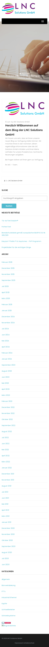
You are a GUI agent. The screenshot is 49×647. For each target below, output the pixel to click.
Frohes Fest (6, 227)
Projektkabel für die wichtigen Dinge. (16, 247)
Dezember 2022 (8, 407)
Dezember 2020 (8, 528)
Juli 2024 (5, 329)
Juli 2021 (5, 492)
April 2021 (5, 510)
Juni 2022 (5, 443)
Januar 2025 (7, 310)
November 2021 (8, 480)
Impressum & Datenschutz (24, 643)
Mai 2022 (5, 449)
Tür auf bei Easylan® (10, 221)
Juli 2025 (5, 286)
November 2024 (8, 323)
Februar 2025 (7, 304)
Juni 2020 (5, 564)
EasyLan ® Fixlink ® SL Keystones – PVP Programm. (22, 241)
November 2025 (8, 274)
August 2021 (6, 486)
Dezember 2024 (8, 316)
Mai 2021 (5, 504)
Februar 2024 (7, 353)
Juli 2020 (5, 558)
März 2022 (6, 462)
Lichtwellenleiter (8, 609)
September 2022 (8, 425)
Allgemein (25, 73)
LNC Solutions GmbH (15, 181)
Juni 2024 (6, 335)
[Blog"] (9, 625)
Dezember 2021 (8, 474)
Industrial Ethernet (9, 597)
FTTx (3, 591)
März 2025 (6, 298)
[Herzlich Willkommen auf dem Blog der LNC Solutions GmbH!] (24, 108)
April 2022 (5, 456)
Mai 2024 (5, 341)
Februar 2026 (7, 262)
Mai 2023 (5, 383)
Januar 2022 (7, 468)
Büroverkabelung (8, 585)
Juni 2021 (5, 498)
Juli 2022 (5, 437)
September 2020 (8, 546)
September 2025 (8, 280)
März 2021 (5, 516)
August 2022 (7, 431)
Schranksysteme (8, 615)
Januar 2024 (7, 359)
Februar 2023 (7, 401)
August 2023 (7, 371)
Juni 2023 (5, 377)
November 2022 (8, 413)
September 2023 (8, 365)
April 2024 (6, 347)
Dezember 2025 (8, 268)
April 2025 (5, 292)
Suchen (9, 206)
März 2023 (6, 395)
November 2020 (8, 534)
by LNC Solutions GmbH (20, 122)
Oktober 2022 (7, 419)
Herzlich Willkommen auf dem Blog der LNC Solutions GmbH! (26, 77)
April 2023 (5, 389)
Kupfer (4, 603)
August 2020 (7, 552)
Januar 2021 (6, 522)
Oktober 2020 (7, 540)
